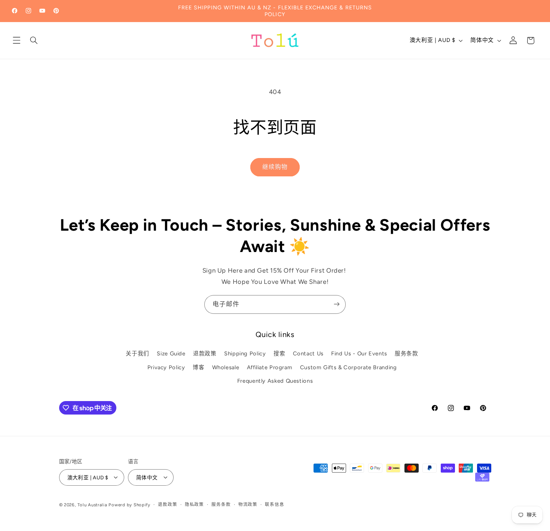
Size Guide (171, 354)
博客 (198, 367)
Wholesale (225, 367)
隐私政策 (194, 504)
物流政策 (247, 504)
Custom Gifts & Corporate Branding (348, 367)
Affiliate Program (270, 367)
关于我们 (137, 354)
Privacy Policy (166, 367)
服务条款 (406, 354)
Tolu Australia (93, 504)
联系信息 (274, 504)
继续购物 (275, 166)
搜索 (279, 354)
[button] (16, 40)
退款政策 (205, 354)
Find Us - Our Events (359, 354)
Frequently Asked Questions (275, 381)
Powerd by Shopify (129, 504)
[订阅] (336, 304)
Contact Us (308, 354)
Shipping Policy (245, 354)
